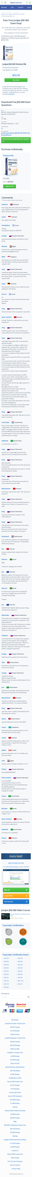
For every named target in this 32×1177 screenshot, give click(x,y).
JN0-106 (20, 958)
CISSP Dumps (15, 1158)
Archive (15, 1107)
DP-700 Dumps (15, 1060)
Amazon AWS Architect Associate (15, 1111)
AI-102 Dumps (15, 1089)
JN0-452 (6, 965)
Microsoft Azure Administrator (15, 1067)
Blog (15, 1121)
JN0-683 (6, 968)
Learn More (8, 896)
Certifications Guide (15, 1078)
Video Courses (15, 1034)
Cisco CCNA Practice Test (15, 1081)
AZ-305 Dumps (15, 1074)
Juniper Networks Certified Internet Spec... (20, 914)
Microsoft (4, 7)
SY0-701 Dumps (15, 1027)
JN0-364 (20, 965)
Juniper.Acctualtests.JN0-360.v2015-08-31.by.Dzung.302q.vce (15, 134)
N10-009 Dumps (15, 1100)
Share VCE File (15, 1063)
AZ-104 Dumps (15, 1031)
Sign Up (7, 890)
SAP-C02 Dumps (15, 1071)
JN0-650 (6, 958)
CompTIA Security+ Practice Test (15, 1023)
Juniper (9, 12)
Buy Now (16, 80)
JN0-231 (20, 984)
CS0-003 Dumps (15, 1132)
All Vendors (15, 1020)
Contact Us (15, 1150)
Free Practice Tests (15, 1092)
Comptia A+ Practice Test (15, 1052)
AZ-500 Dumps (15, 1147)
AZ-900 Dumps (15, 1114)
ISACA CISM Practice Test (15, 1154)
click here (11, 94)
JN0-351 (6, 977)
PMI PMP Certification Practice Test (15, 1125)
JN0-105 (6, 981)
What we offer (15, 1049)
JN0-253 (6, 961)
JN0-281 (6, 974)
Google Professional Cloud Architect (15, 1140)
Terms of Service (15, 1165)
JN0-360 (15, 12)
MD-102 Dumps (15, 1129)
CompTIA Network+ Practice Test (15, 1038)
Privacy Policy (16, 1169)
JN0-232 (20, 968)
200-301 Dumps (15, 1042)
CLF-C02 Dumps (15, 1143)
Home (2, 12)
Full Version (8, 901)
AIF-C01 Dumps (15, 1085)
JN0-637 (6, 971)
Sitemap (15, 1136)
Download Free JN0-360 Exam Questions (15, 140)
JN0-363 (6, 987)
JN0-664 (20, 961)
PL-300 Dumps (15, 1103)
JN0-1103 (20, 981)
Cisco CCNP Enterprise (15, 1096)
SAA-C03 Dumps (15, 1045)
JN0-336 (20, 977)
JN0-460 (20, 974)
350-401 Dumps (15, 1118)
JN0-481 (20, 971)
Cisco (12, 7)
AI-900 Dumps (15, 1056)
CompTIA (20, 7)
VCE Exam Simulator (12, 867)
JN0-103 (6, 984)
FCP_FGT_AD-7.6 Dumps (15, 1161)
